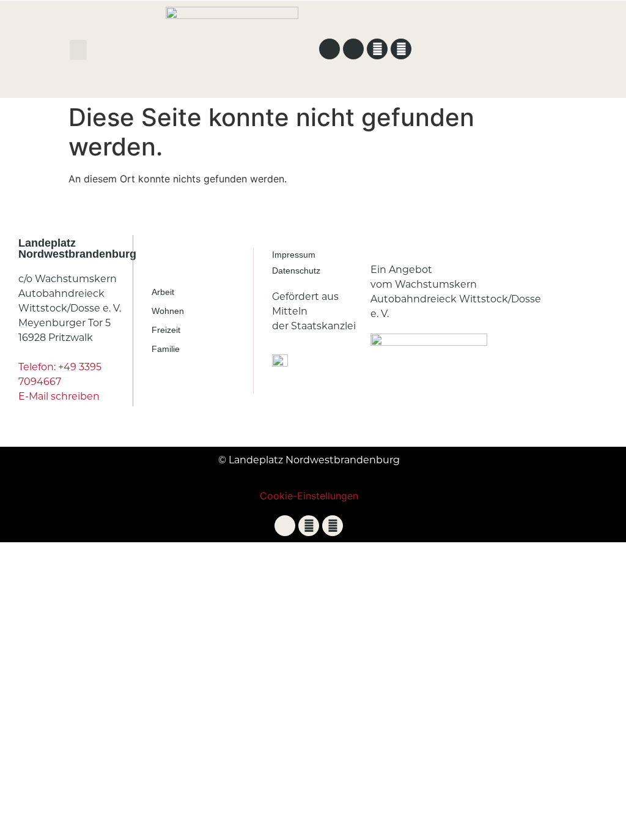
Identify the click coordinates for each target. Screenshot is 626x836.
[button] (78, 50)
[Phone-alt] (329, 49)
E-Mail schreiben (59, 396)
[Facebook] (377, 49)
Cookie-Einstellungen (309, 496)
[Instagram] (401, 49)
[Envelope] (353, 49)
